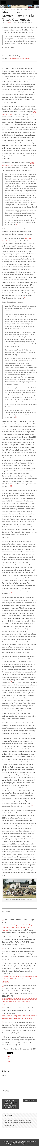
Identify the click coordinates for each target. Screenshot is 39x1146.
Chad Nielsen (7, 22)
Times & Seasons (18, 1141)
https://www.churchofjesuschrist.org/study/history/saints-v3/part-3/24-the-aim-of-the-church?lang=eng (19, 978)
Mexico (29, 9)
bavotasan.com (28, 1144)
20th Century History (9, 9)
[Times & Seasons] (19, 6)
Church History (22, 9)
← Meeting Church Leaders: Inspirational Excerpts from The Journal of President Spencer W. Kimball (10, 1103)
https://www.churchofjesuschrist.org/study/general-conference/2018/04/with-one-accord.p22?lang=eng (19, 927)
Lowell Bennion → (29, 1100)
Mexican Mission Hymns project (19, 58)
